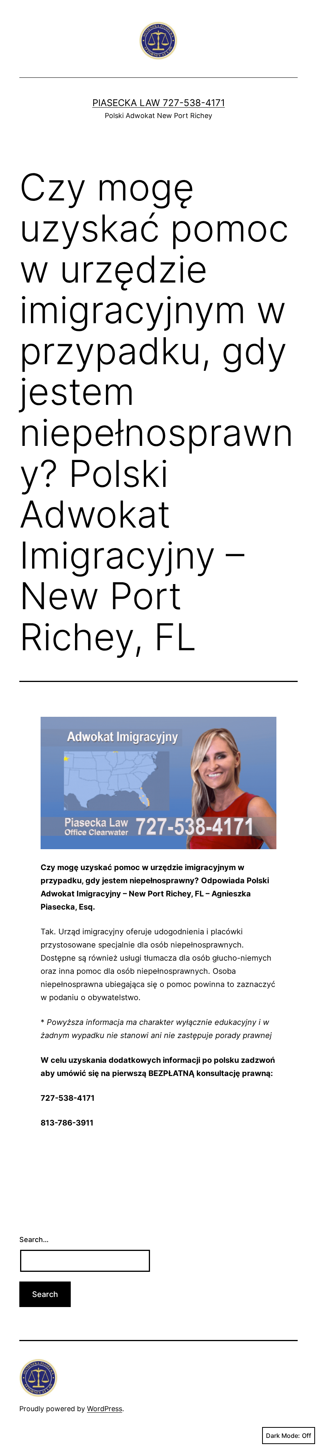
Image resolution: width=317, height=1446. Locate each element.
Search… (34, 1239)
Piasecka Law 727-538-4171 (158, 102)
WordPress (104, 1409)
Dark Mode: (283, 1435)
